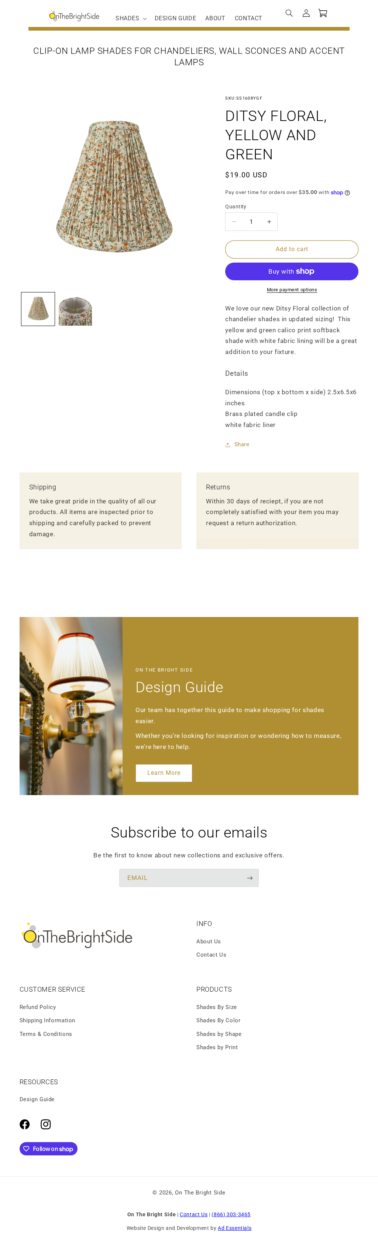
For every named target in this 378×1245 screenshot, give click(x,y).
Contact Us (211, 954)
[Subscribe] (249, 878)
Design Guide (37, 1099)
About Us (208, 941)
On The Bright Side (200, 1192)
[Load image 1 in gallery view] (38, 309)
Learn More (164, 772)
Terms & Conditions (46, 1034)
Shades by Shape (218, 1034)
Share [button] (241, 444)
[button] (130, 18)
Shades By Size (216, 1007)
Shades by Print (217, 1047)
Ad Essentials (234, 1228)
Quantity (235, 206)
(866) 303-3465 (231, 1214)
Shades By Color (218, 1020)
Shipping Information (48, 1020)
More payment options (292, 289)
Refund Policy (38, 1007)
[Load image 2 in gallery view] (75, 309)
